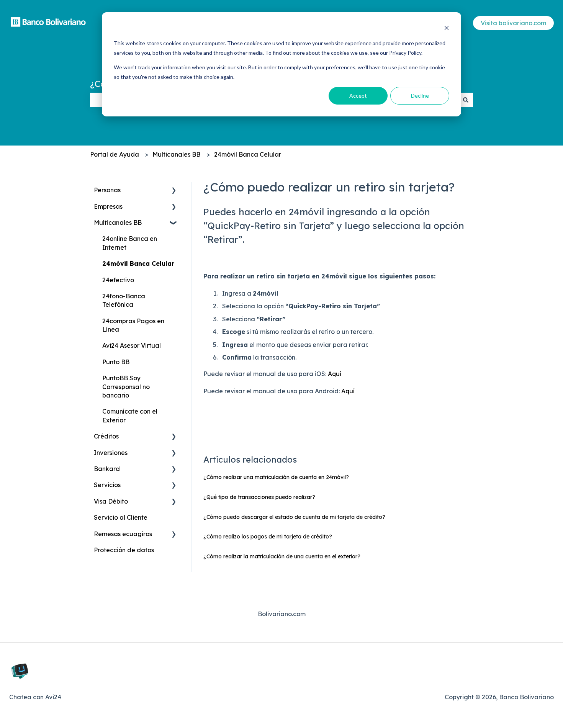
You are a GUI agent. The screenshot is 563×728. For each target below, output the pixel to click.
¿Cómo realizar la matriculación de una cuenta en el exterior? (281, 556)
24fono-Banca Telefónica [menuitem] (123, 300)
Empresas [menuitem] (108, 206)
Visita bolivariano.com (513, 23)
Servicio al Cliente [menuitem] (120, 517)
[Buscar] (465, 100)
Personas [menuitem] (107, 190)
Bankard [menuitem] (107, 469)
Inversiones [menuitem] (111, 452)
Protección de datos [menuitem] (124, 550)
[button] (174, 190)
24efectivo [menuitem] (118, 280)
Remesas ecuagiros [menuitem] (123, 534)
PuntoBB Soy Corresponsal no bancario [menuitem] (126, 386)
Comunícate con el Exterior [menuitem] (129, 415)
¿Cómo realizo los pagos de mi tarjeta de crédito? (267, 536)
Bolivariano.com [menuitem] (282, 614)
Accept (358, 95)
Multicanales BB (176, 154)
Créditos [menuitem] (106, 436)
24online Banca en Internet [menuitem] (129, 243)
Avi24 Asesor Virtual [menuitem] (131, 345)
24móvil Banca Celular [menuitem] (138, 263)
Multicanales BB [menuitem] (118, 222)
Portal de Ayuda (114, 154)
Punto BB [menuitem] (115, 362)
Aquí (334, 374)
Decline (420, 95)
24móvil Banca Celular (247, 154)
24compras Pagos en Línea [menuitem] (133, 325)
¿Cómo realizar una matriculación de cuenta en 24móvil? (276, 477)
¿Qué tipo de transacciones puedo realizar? (259, 497)
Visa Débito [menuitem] (111, 501)
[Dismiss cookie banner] (446, 29)
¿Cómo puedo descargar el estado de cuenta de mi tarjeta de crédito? (294, 517)
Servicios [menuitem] (107, 485)
